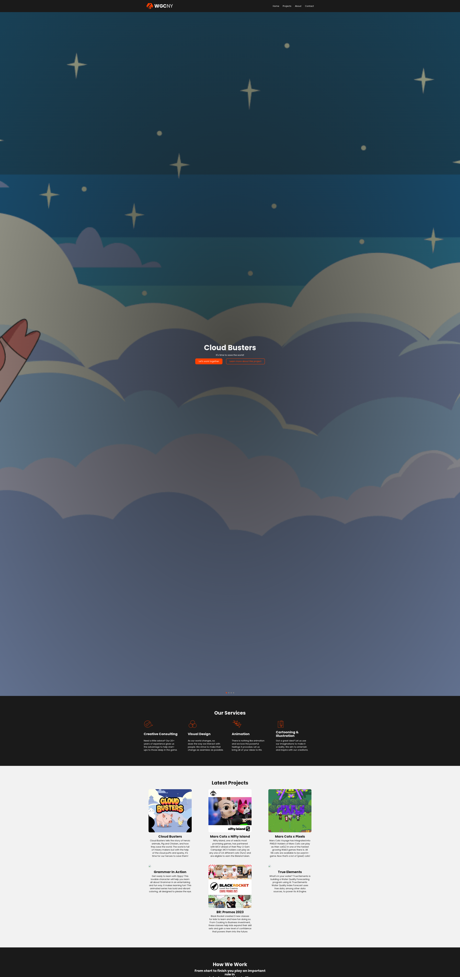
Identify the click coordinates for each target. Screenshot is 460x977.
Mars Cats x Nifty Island (230, 836)
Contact (309, 6)
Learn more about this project (245, 361)
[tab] (226, 692)
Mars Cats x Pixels (290, 836)
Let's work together (209, 361)
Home (276, 6)
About (298, 6)
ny (163, 6)
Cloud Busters (170, 836)
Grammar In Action (170, 872)
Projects (287, 6)
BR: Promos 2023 (230, 912)
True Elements (290, 872)
